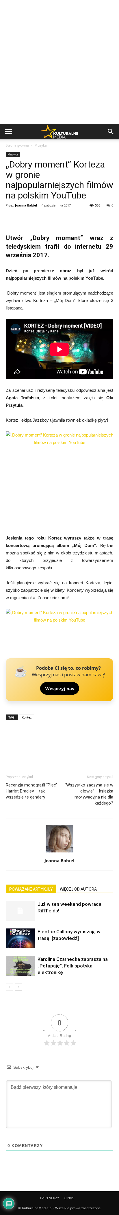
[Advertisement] (59, 62)
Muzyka (40, 145)
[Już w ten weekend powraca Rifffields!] (20, 911)
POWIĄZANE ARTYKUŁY (31, 889)
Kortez (26, 717)
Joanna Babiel (26, 205)
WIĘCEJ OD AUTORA (78, 889)
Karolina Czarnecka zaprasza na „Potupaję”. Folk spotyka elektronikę (73, 965)
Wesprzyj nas (59, 688)
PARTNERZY (49, 1197)
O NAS (69, 1197)
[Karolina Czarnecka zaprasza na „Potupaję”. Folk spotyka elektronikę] (20, 966)
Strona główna (17, 145)
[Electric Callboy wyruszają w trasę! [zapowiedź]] (20, 938)
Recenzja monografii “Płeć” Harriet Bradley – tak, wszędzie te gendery (31, 791)
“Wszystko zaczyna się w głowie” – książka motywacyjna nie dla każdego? (89, 794)
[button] (111, 131)
